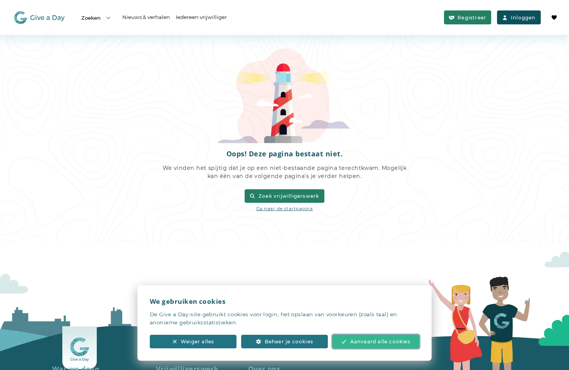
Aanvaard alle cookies (380, 341)
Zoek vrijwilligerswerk (289, 196)
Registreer (472, 18)
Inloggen (523, 18)
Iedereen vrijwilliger (201, 17)
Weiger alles (197, 341)
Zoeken (91, 18)
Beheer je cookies (289, 341)
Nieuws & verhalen (146, 17)
